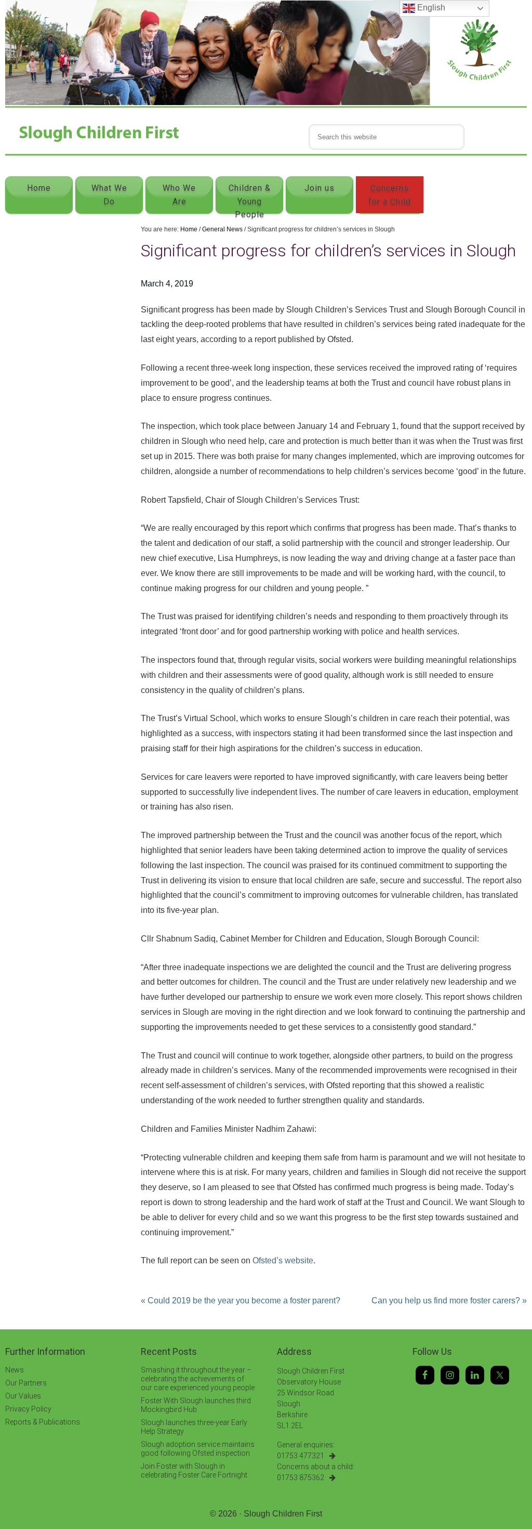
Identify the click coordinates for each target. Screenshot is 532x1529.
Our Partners (26, 1383)
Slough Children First (283, 1513)
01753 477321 (300, 1456)
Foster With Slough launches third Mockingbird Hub (196, 1405)
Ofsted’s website (282, 1260)
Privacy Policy (28, 1409)
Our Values (23, 1396)
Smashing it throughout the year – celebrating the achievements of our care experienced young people (198, 1379)
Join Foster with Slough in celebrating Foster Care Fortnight (194, 1470)
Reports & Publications (42, 1422)
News (14, 1370)
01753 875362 (300, 1477)
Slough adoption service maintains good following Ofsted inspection (198, 1448)
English (430, 7)
